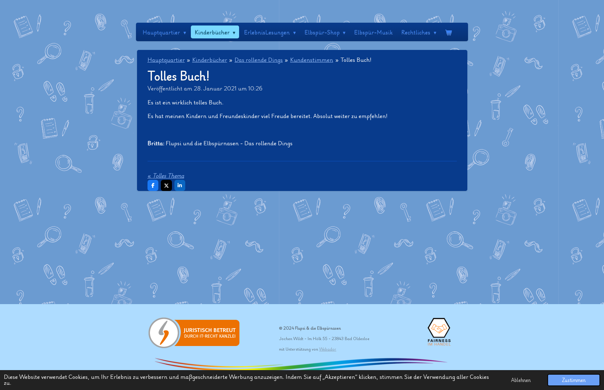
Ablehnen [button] (521, 380)
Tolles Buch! (356, 59)
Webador (327, 349)
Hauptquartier (166, 59)
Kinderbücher (209, 59)
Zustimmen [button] (573, 380)
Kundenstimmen (311, 59)
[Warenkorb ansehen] (448, 31)
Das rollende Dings (259, 59)
